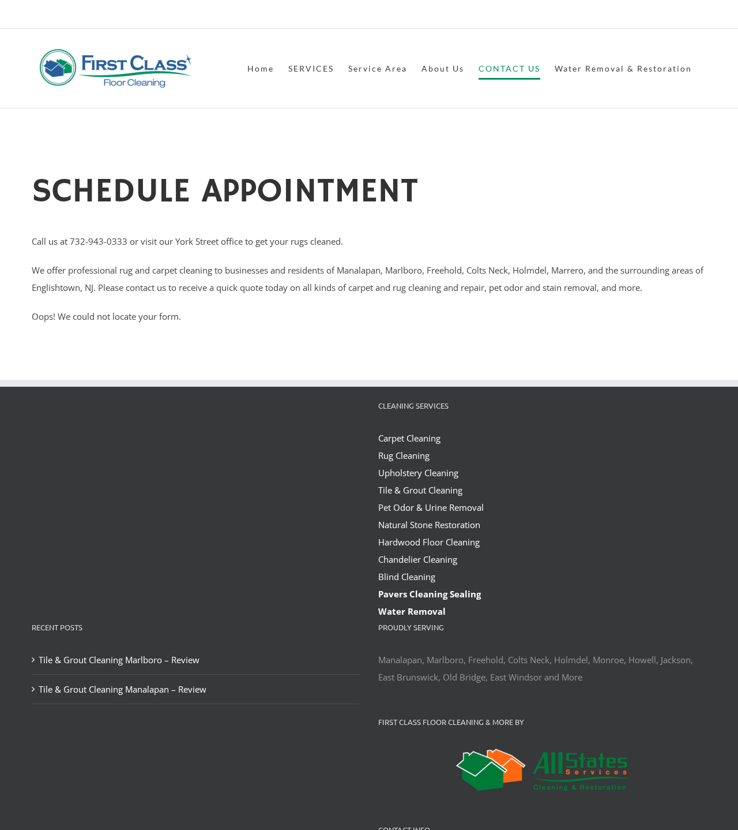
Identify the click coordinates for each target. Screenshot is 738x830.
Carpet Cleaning (409, 438)
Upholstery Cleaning (418, 472)
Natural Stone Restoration (429, 524)
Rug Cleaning (404, 455)
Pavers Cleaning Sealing (429, 594)
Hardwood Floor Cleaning (429, 542)
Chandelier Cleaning (417, 559)
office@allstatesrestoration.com (655, 15)
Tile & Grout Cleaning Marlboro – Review (119, 660)
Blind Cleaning (406, 576)
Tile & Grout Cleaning (420, 490)
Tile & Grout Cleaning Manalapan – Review (122, 689)
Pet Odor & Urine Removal (431, 507)
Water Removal (412, 611)
